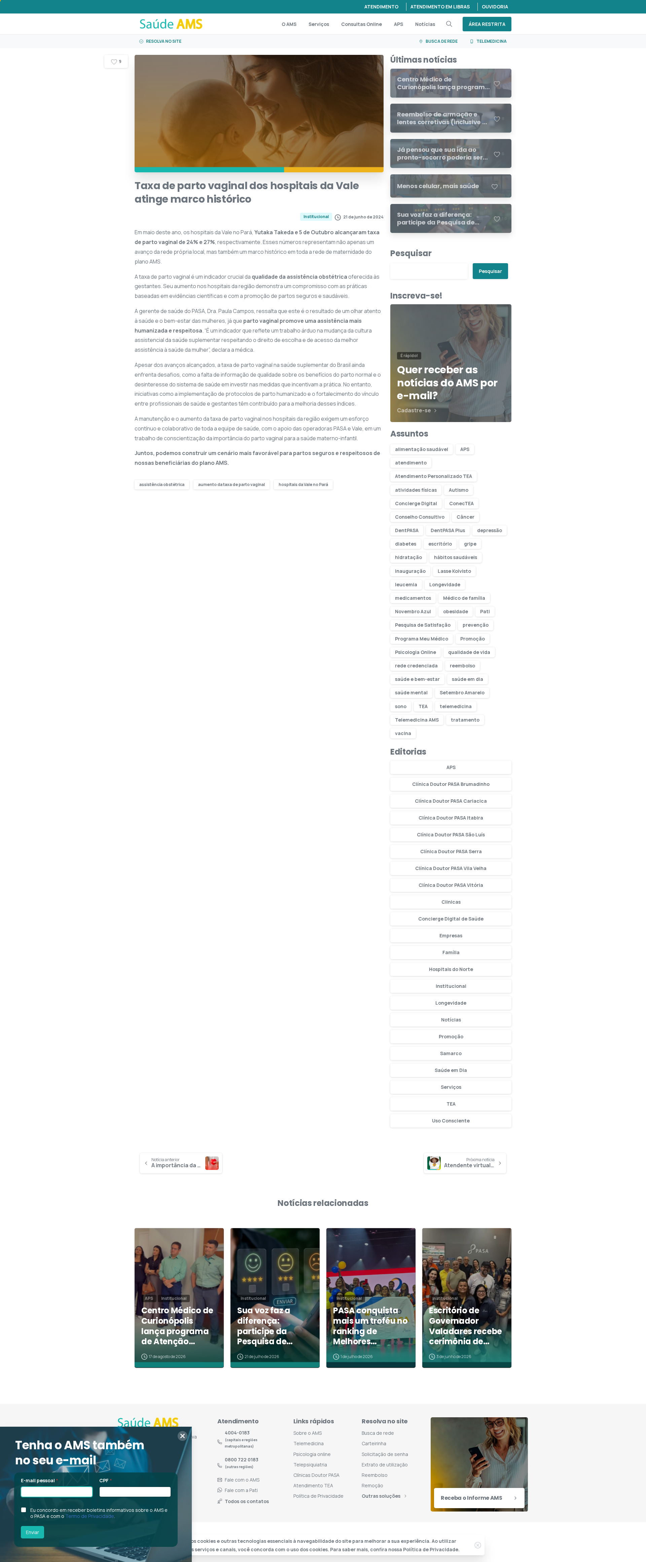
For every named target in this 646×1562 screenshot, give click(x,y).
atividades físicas (416, 490)
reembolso (462, 665)
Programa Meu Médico (421, 638)
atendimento (411, 462)
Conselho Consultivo (419, 517)
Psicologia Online (415, 652)
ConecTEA (461, 503)
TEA (423, 706)
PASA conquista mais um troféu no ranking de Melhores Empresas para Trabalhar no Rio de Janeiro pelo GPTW (370, 1326)
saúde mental (411, 692)
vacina (403, 733)
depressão (489, 530)
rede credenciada (416, 665)
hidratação (408, 557)
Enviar (32, 1532)
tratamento (465, 720)
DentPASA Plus (448, 530)
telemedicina (456, 706)
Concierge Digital (416, 503)
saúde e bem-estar (417, 679)
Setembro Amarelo (462, 692)
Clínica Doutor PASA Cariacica (451, 801)
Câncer (465, 517)
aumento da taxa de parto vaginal (231, 484)
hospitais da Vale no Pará (303, 484)
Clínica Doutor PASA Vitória (451, 885)
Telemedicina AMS (417, 720)
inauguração (410, 571)
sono (400, 706)
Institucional (451, 986)
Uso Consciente (451, 1120)
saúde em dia (467, 679)
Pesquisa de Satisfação (423, 625)
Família (451, 952)
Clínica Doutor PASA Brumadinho (451, 784)
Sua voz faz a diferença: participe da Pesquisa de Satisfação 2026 (270, 1326)
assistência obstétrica (161, 484)
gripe (470, 544)
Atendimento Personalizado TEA (433, 476)
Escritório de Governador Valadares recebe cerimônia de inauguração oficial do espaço (465, 1326)
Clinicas (451, 902)
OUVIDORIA (495, 6)
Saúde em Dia (451, 1070)
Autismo (458, 490)
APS (464, 449)
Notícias (451, 1019)
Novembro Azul (413, 611)
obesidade (455, 611)
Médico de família (464, 598)
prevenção (476, 625)
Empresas (450, 935)
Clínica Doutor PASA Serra (451, 851)
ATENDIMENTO (381, 6)
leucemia (406, 584)
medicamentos (413, 598)
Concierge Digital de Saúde (450, 918)
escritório (440, 544)
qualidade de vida (469, 652)
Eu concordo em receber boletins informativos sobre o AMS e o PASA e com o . (99, 1513)
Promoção (472, 638)
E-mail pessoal (39, 1480)
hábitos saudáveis (455, 557)
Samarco (451, 1053)
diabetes (405, 544)
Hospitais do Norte (451, 969)
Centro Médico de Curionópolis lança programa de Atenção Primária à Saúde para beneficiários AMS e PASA (178, 1326)
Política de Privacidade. (431, 1549)
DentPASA (407, 530)
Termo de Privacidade (89, 1516)
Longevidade (444, 584)
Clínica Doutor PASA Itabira (451, 817)
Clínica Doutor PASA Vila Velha (451, 868)
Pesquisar (411, 253)
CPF (105, 1480)
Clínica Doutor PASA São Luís (451, 834)
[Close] (477, 1545)
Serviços (451, 1087)
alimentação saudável (421, 449)
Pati (485, 611)
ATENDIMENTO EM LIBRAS (440, 6)
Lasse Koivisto (454, 571)
